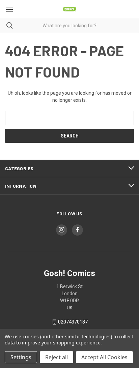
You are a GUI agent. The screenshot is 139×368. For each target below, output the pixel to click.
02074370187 (73, 322)
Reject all (56, 357)
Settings (20, 357)
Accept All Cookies (104, 357)
